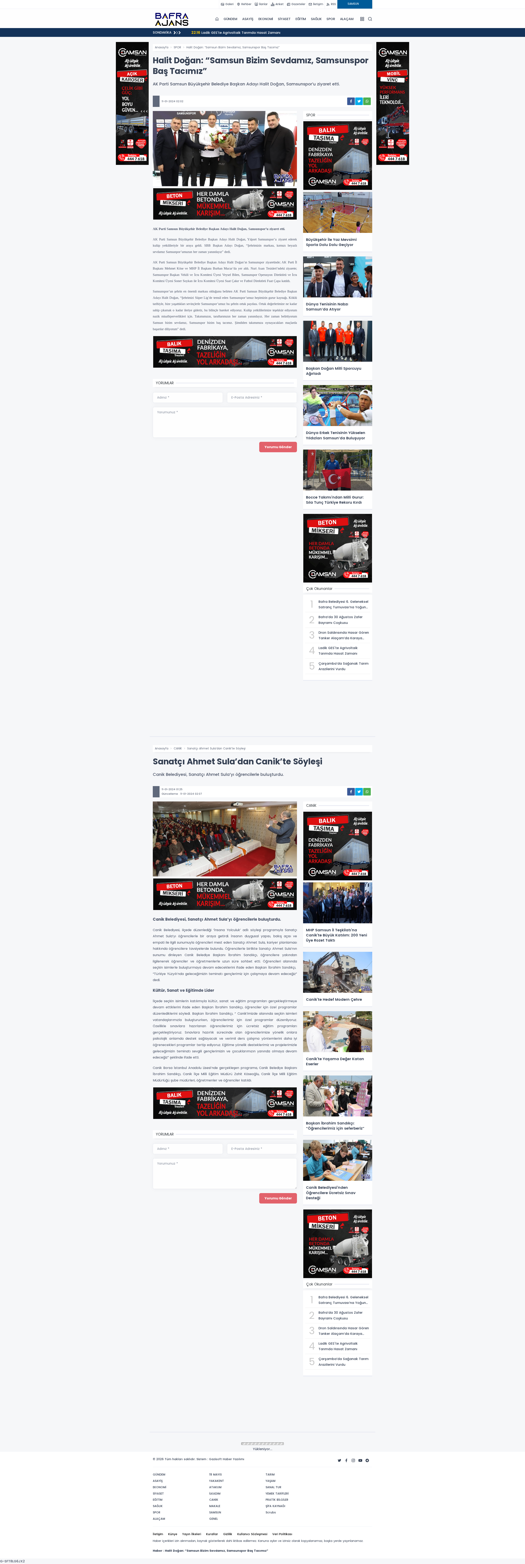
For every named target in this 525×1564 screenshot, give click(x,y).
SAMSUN (179, 1444)
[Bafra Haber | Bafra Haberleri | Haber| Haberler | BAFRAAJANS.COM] (173, 19)
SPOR (330, 19)
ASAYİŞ (247, 19)
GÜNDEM (230, 19)
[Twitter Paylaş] (359, 101)
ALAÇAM (347, 19)
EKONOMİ (265, 19)
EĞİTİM (301, 19)
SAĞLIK (316, 19)
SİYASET (284, 19)
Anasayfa (161, 47)
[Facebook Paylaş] (351, 101)
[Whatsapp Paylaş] (367, 101)
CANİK (178, 748)
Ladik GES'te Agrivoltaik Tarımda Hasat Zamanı (235, 32)
